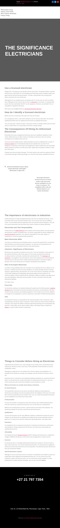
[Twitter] (24, 514)
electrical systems (10, 143)
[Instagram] (35, 514)
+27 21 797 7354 (30, 479)
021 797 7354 (20, 3)
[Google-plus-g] (30, 514)
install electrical (19, 230)
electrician (34, 102)
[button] (38, 10)
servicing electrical (10, 234)
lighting (7, 307)
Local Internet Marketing (29, 518)
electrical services (23, 435)
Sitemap (39, 518)
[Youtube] (40, 514)
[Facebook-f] (19, 514)
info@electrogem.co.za (26, 1)
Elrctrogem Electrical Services (33, 109)
